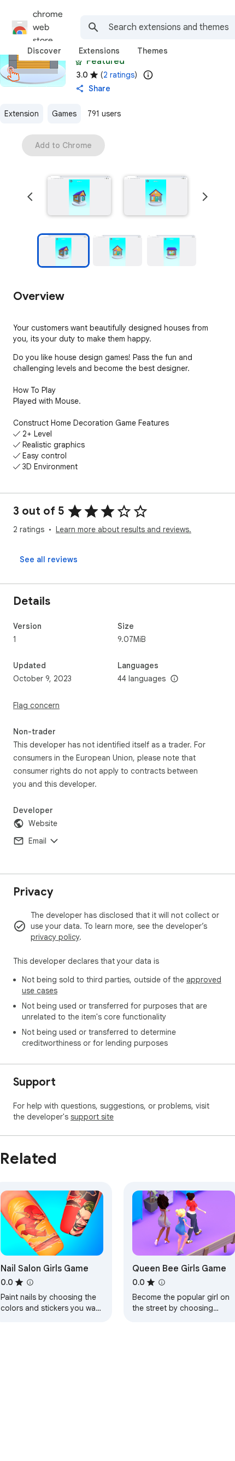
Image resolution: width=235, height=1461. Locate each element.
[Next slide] (205, 197)
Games (64, 114)
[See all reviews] (48, 559)
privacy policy (55, 937)
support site (92, 1117)
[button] (79, 197)
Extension (21, 114)
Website (42, 823)
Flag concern (36, 705)
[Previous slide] (30, 197)
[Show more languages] (174, 679)
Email (37, 841)
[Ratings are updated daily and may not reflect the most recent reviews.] (148, 75)
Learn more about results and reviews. (123, 529)
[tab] (44, 51)
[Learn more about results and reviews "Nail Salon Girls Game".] (30, 1282)
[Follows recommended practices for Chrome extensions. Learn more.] (79, 61)
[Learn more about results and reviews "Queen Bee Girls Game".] (162, 1282)
